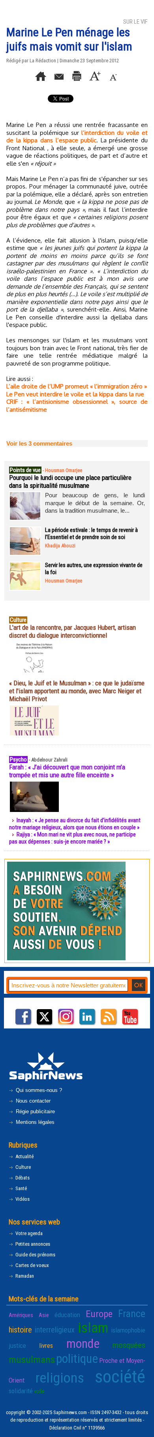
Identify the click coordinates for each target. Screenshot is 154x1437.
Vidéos (22, 1199)
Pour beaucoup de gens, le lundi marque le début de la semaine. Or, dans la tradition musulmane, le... (95, 503)
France (131, 1313)
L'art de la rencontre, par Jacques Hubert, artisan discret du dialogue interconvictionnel (72, 631)
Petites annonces (32, 1244)
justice (17, 1345)
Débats (22, 1178)
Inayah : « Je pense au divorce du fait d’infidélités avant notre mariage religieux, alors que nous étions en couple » (75, 824)
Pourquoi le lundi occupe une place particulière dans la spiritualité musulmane (70, 481)
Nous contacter (32, 1101)
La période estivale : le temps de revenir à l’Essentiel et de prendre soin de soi (91, 533)
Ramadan (24, 1276)
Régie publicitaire (34, 1111)
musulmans (32, 1359)
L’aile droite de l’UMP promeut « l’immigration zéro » (76, 386)
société (120, 1376)
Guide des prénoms (34, 1255)
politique (77, 1358)
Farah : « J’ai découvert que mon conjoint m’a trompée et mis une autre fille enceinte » (67, 771)
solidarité (21, 1391)
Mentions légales (34, 1122)
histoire (20, 1329)
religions (60, 1378)
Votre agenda (28, 1233)
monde (83, 1343)
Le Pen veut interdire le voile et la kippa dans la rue (75, 394)
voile (39, 1391)
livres (46, 1345)
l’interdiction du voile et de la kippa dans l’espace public (77, 136)
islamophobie (128, 1330)
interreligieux (55, 1329)
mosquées (129, 1345)
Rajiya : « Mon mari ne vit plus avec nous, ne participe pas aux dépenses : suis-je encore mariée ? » (72, 838)
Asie (44, 1315)
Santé (20, 1188)
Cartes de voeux (31, 1265)
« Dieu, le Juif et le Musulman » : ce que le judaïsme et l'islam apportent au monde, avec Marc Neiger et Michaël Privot (77, 691)
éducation (67, 1315)
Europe (99, 1313)
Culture (22, 1167)
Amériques (21, 1315)
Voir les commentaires (39, 443)
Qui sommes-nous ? (38, 1090)
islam (93, 1327)
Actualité (24, 1156)
